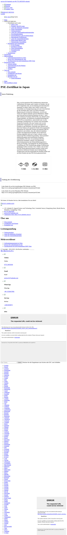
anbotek (27, 1)
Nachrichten (7, 54)
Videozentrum (11, 67)
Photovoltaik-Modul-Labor (18, 40)
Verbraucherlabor (16, 31)
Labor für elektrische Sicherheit (19, 27)
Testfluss (10, 68)
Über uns (6, 70)
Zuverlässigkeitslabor (17, 34)
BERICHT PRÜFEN (8, 12)
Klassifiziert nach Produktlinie (16, 43)
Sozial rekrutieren (16, 78)
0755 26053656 (8, 264)
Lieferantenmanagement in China (17, 57)
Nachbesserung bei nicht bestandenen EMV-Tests (21, 61)
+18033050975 (8, 305)
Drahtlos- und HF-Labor (18, 26)
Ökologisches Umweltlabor (18, 42)
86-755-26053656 (20, 1)
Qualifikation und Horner (15, 73)
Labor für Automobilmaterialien (20, 39)
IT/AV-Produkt (15, 45)
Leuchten (13, 51)
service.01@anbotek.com (8, 1)
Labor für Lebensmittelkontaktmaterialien (22, 32)
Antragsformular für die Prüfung (16, 65)
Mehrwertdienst (8, 56)
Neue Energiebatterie (17, 48)
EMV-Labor (14, 24)
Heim (5, 20)
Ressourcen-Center (9, 62)
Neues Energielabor (16, 29)
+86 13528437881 (9, 291)
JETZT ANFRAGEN (8, 203)
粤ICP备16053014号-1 (7, 251)
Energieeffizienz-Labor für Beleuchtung (22, 35)
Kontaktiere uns (12, 75)
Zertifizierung (11, 53)
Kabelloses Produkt (16, 46)
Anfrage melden (12, 64)
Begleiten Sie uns (12, 76)
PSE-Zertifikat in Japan (10, 83)
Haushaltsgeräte (15, 50)
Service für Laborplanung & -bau (17, 59)
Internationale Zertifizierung (19, 37)
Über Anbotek (12, 72)
